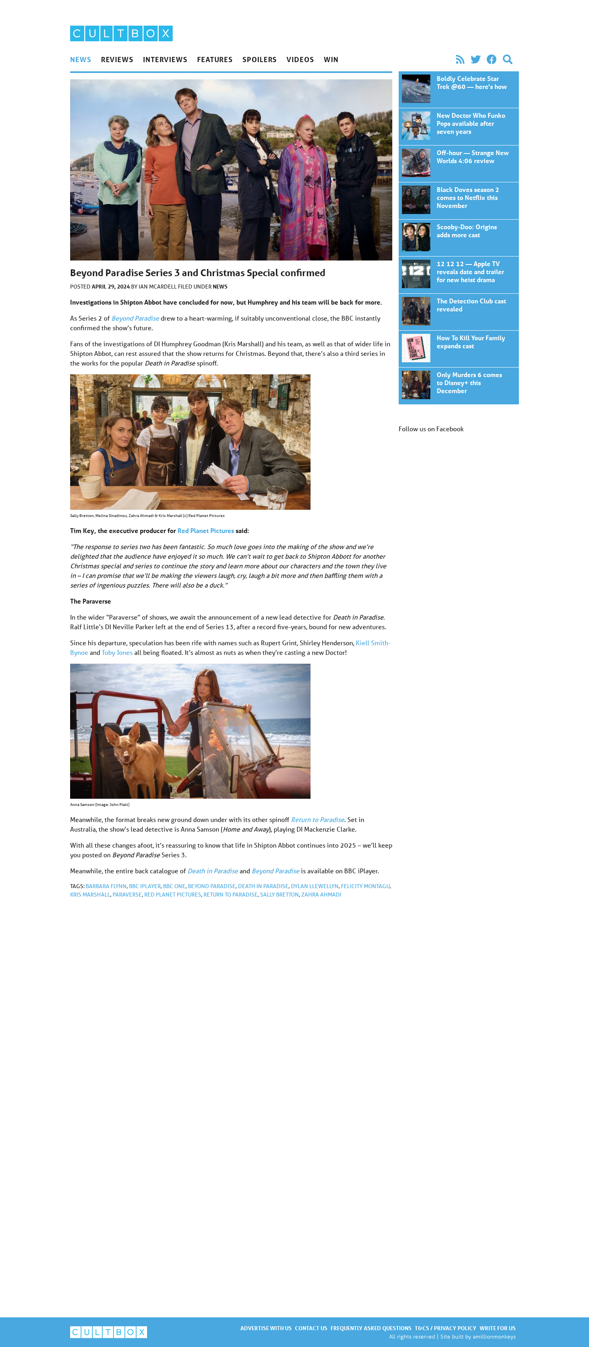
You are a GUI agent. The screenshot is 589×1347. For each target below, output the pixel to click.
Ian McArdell (158, 286)
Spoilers (259, 59)
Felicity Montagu (365, 886)
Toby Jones (117, 652)
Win (331, 59)
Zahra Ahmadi (321, 894)
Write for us (498, 1328)
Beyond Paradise (212, 886)
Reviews (117, 59)
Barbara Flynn (106, 886)
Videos (300, 59)
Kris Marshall (90, 894)
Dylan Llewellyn (315, 886)
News (80, 59)
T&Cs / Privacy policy (445, 1328)
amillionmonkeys (494, 1336)
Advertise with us (266, 1328)
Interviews (165, 59)
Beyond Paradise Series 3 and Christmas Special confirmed (459, 89)
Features (215, 59)
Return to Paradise (231, 894)
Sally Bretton (279, 894)
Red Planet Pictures (172, 894)
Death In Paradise (263, 886)
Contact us (311, 1328)
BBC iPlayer (145, 886)
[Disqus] (231, 1012)
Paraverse (127, 894)
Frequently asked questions (371, 1328)
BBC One (174, 886)
